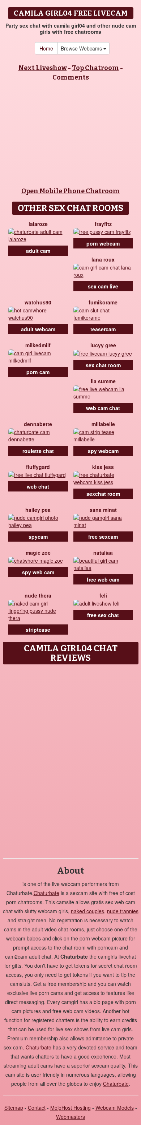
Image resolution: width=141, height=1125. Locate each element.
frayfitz (103, 223)
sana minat (103, 509)
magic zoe (38, 552)
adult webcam (38, 329)
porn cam (38, 372)
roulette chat (38, 450)
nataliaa (103, 552)
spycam (38, 536)
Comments (70, 77)
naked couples (87, 911)
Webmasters (70, 1116)
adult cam (38, 250)
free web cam (103, 579)
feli (103, 595)
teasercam (103, 329)
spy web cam (38, 572)
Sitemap (13, 1107)
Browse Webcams (82, 48)
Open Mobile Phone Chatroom (70, 191)
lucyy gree (103, 345)
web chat (38, 486)
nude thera (38, 595)
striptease (38, 629)
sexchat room (103, 493)
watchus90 (38, 302)
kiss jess (103, 466)
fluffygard (38, 466)
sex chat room (103, 365)
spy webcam (103, 450)
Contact (37, 1107)
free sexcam (103, 536)
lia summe (103, 381)
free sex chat (103, 615)
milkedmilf (38, 345)
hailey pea (38, 509)
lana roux (103, 259)
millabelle (103, 424)
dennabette (38, 424)
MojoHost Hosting (70, 1107)
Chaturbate (46, 893)
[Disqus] (70, 759)
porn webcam (103, 243)
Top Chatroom (95, 68)
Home (46, 48)
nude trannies (122, 911)
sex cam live (103, 286)
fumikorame (103, 302)
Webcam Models (114, 1107)
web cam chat (103, 408)
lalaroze (38, 223)
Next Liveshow (42, 68)
